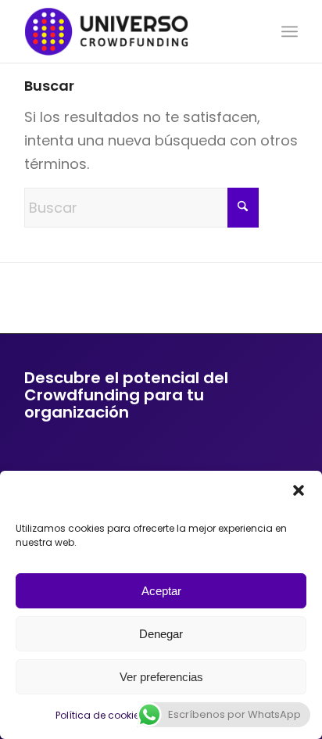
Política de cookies (100, 715)
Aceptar (161, 590)
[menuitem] (289, 31)
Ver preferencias (161, 676)
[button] (298, 490)
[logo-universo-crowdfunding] (133, 31)
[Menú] (289, 31)
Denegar (161, 633)
